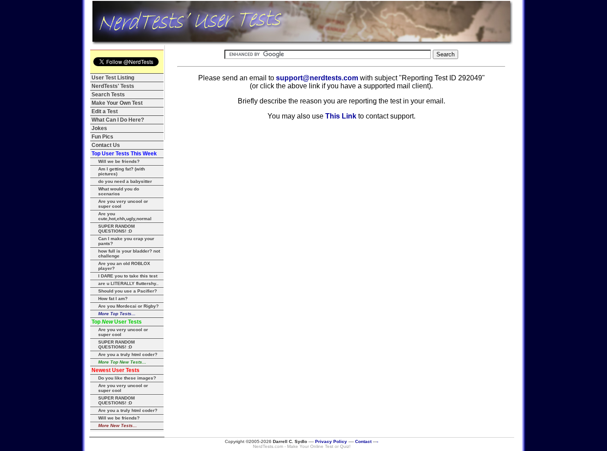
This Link (340, 116)
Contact (363, 441)
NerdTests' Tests (113, 86)
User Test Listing (113, 78)
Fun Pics (102, 137)
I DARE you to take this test (127, 275)
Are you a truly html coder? (127, 354)
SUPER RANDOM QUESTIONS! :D (116, 228)
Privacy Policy (331, 441)
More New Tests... (117, 425)
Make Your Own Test (117, 103)
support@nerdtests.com (317, 78)
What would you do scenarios (118, 191)
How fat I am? (113, 298)
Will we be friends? (119, 161)
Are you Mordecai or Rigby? (128, 306)
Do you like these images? (127, 378)
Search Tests (108, 94)
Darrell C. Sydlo (290, 441)
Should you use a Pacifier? (127, 291)
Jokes (99, 128)
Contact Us (106, 145)
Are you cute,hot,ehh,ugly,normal (125, 216)
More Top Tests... (117, 313)
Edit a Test (105, 111)
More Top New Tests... (122, 362)
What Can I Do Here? (118, 120)
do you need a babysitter (125, 181)
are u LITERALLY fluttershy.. (128, 283)
